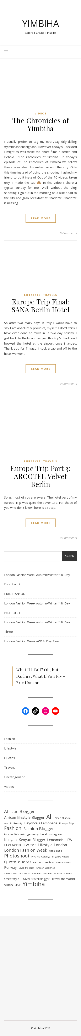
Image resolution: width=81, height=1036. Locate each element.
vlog (18, 885)
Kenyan (10, 839)
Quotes (9, 758)
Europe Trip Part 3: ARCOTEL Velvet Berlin (40, 476)
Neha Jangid (55, 850)
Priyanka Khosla (60, 856)
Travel (25, 879)
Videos (41, 113)
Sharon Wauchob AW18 (17, 873)
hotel (43, 834)
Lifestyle (32, 295)
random (38, 862)
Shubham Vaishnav (42, 873)
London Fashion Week (25, 850)
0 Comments (68, 233)
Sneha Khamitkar (63, 873)
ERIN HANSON (14, 594)
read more (40, 218)
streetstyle (11, 879)
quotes (24, 862)
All (49, 816)
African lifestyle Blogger (24, 817)
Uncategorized (14, 777)
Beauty (18, 823)
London (60, 844)
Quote (10, 862)
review (49, 862)
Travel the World (63, 879)
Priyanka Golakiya (40, 856)
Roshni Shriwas (63, 862)
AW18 (8, 823)
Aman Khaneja (63, 817)
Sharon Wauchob (45, 867)
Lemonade (55, 839)
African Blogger (19, 811)
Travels (50, 295)
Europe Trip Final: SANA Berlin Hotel (41, 305)
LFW (68, 839)
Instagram (55, 834)
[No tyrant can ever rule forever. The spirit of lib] (16, 962)
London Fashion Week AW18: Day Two (31, 641)
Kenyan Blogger (32, 839)
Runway (10, 867)
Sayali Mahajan (26, 867)
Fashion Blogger (38, 828)
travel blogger (40, 879)
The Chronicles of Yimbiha (40, 124)
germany (33, 834)
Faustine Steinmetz (14, 834)
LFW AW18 (12, 845)
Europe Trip (66, 823)
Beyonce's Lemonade (40, 823)
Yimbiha (40, 23)
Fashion (9, 739)
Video (8, 885)
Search (69, 556)
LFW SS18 (29, 845)
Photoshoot (16, 856)
